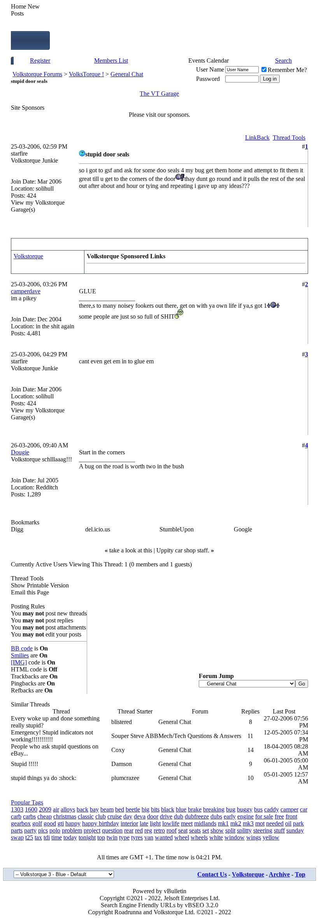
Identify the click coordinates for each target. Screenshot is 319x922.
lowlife (170, 823)
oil (288, 823)
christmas (64, 816)
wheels (199, 837)
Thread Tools (289, 137)
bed (119, 809)
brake (195, 809)
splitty (244, 830)
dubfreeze (197, 816)
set (205, 830)
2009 (45, 809)
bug (230, 809)
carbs (29, 816)
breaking (213, 809)
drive (166, 816)
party (30, 830)
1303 (17, 809)
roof (172, 830)
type (124, 837)
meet (187, 823)
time (56, 837)
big (145, 809)
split (230, 830)
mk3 (248, 823)
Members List (111, 60)
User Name (210, 69)
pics (43, 830)
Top (300, 874)
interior (129, 823)
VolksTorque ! (86, 74)
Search (283, 60)
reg (148, 830)
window (234, 837)
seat (183, 830)
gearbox (21, 823)
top (101, 837)
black (167, 809)
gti (61, 823)
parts (17, 830)
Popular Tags (27, 802)
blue (181, 809)
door (152, 816)
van (148, 837)
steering (262, 830)
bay (94, 809)
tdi (47, 837)
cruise (114, 816)
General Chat (126, 74)
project (92, 830)
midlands (205, 823)
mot (260, 823)
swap (17, 837)
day (127, 816)
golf (37, 823)
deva (139, 816)
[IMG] (19, 662)
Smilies (20, 655)
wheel (181, 837)
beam (107, 809)
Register (40, 60)
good (50, 823)
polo (54, 830)
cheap (44, 816)
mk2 (235, 823)
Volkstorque (28, 256)
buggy (244, 809)
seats (195, 830)
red (139, 830)
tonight (87, 837)
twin (112, 837)
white (216, 837)
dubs (216, 816)
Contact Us (212, 874)
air (56, 809)
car (303, 809)
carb (16, 816)
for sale (264, 816)
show (217, 830)
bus (258, 809)
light (155, 823)
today (70, 837)
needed (275, 823)
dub (178, 816)
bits (155, 809)
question (112, 830)
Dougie (20, 452)
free (279, 816)
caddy (271, 809)
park (298, 823)
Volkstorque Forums (37, 74)
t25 (29, 837)
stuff (279, 830)
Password (208, 78)
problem (72, 830)
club (100, 816)
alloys (68, 809)
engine (245, 816)
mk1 (223, 823)
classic (86, 816)
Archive (279, 874)
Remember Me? (287, 70)
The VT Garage (159, 93)
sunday (295, 830)
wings (253, 837)
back (82, 809)
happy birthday (100, 823)
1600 (31, 809)
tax (38, 837)
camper (289, 809)
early (230, 816)
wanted (164, 837)
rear (128, 830)
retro (159, 830)
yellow (271, 837)
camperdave (25, 291)
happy (73, 823)
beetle (133, 809)
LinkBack (257, 137)
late (144, 823)
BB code (22, 648)
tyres (137, 837)
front (291, 816)
